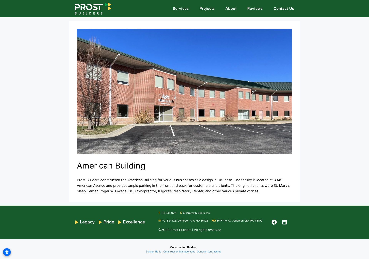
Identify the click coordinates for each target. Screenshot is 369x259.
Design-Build (153, 251)
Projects (207, 8)
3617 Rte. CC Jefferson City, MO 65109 (237, 220)
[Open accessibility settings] (7, 252)
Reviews (255, 8)
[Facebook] (274, 222)
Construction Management (179, 251)
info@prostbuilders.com (195, 213)
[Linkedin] (284, 222)
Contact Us (283, 8)
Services (181, 8)
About (231, 8)
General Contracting (209, 251)
